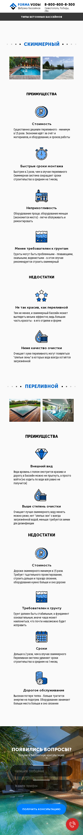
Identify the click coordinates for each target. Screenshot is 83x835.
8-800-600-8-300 (59, 5)
